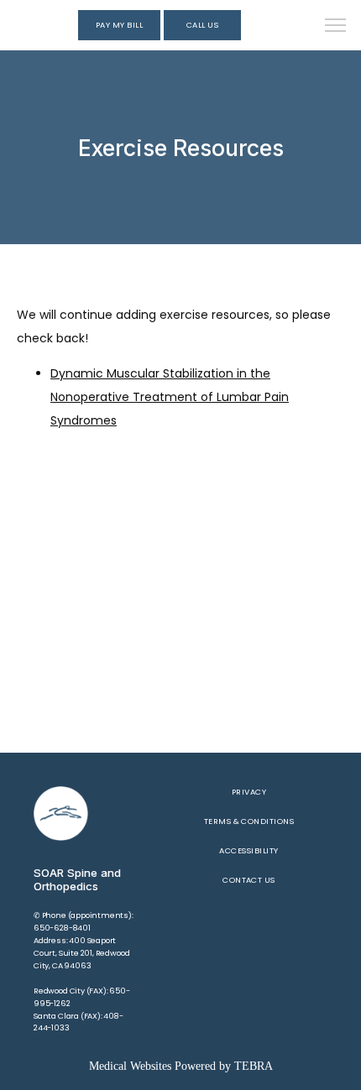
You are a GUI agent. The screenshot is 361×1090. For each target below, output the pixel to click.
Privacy (249, 791)
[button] (336, 27)
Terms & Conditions (249, 821)
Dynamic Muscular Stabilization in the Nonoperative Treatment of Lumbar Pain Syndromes (169, 397)
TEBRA (253, 1066)
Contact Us (248, 879)
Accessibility (248, 850)
